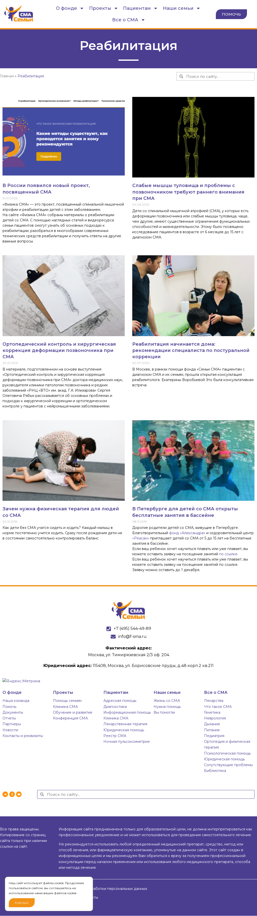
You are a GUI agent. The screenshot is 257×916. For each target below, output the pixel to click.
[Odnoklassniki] (12, 794)
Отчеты (9, 718)
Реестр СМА (114, 736)
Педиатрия (214, 736)
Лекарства (213, 700)
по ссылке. (228, 554)
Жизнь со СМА (167, 700)
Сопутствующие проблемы (228, 765)
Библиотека (215, 770)
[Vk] (5, 794)
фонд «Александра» (187, 533)
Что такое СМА (218, 706)
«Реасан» (140, 538)
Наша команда (16, 700)
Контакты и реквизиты (23, 736)
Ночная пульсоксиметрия (126, 741)
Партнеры (12, 724)
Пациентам (137, 8)
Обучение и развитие (72, 712)
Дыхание (212, 724)
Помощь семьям (67, 700)
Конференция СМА (70, 718)
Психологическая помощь (227, 753)
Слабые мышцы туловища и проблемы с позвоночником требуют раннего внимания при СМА (188, 192)
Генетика (212, 712)
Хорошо (22, 902)
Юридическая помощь (123, 730)
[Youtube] (19, 794)
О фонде (66, 8)
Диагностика (115, 706)
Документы (13, 712)
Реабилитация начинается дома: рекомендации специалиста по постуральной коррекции (190, 350)
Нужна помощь (167, 706)
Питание (212, 730)
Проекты (100, 8)
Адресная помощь (119, 700)
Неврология (215, 718)
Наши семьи (178, 8)
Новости (10, 730)
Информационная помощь (127, 712)
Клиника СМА (65, 706)
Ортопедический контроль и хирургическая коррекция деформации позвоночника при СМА (59, 350)
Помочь (9, 706)
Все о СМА (125, 20)
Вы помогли (164, 712)
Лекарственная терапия (125, 724)
